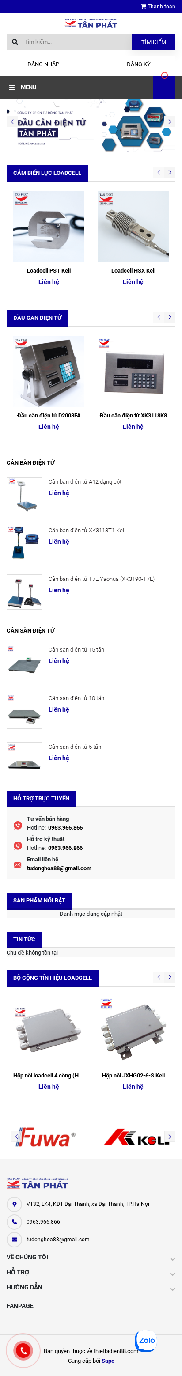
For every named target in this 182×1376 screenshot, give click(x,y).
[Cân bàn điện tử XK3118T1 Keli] (24, 543)
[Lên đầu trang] (167, 1359)
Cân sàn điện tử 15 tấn (76, 649)
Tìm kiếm (153, 42)
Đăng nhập (43, 64)
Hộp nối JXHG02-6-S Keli (133, 1075)
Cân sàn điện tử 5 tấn (75, 746)
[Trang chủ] (91, 22)
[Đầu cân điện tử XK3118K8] (133, 371)
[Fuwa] (45, 1137)
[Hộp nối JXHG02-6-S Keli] (133, 1031)
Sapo (108, 1360)
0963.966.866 (65, 827)
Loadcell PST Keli (49, 270)
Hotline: (36, 827)
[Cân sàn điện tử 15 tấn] (24, 662)
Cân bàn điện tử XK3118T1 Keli (87, 530)
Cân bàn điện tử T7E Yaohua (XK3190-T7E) (102, 579)
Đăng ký (139, 64)
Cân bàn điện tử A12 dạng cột (85, 481)
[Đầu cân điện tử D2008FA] (48, 371)
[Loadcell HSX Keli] (133, 226)
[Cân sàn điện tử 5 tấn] (24, 759)
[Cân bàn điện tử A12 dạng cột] (24, 494)
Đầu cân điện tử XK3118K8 (133, 415)
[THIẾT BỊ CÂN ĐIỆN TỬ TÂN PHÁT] (37, 1183)
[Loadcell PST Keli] (48, 226)
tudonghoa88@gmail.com (59, 868)
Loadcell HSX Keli (133, 270)
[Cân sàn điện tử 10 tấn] (24, 711)
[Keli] (136, 1137)
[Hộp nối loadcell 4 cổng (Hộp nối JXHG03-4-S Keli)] (48, 1031)
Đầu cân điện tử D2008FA (49, 415)
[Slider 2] (91, 125)
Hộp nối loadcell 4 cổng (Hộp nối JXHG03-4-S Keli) (76, 1075)
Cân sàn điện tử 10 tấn (76, 698)
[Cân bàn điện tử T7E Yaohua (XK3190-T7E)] (24, 592)
